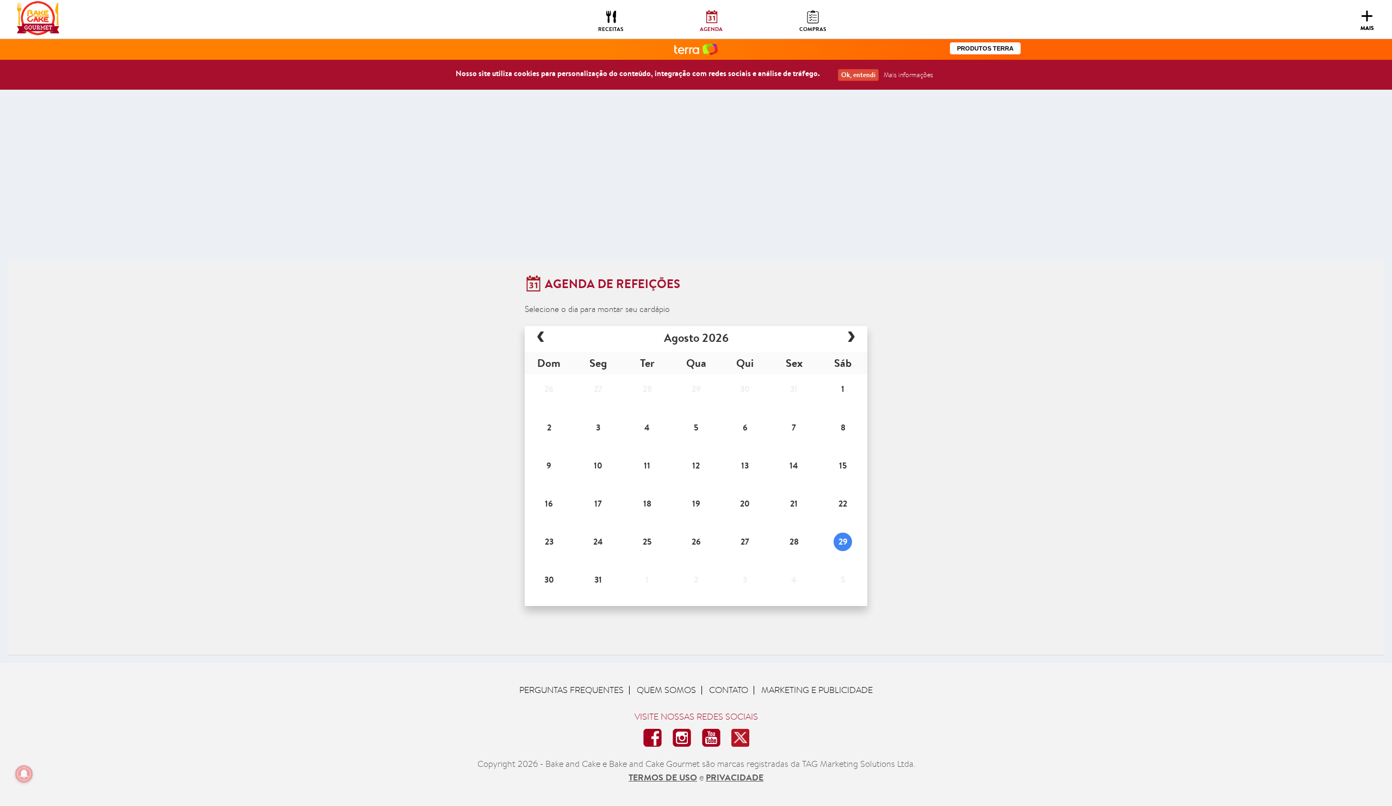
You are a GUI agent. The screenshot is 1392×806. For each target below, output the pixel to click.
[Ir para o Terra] (696, 48)
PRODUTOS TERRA (985, 48)
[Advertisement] (696, 179)
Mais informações (908, 75)
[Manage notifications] (24, 774)
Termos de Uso (663, 777)
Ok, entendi (858, 74)
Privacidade (734, 777)
